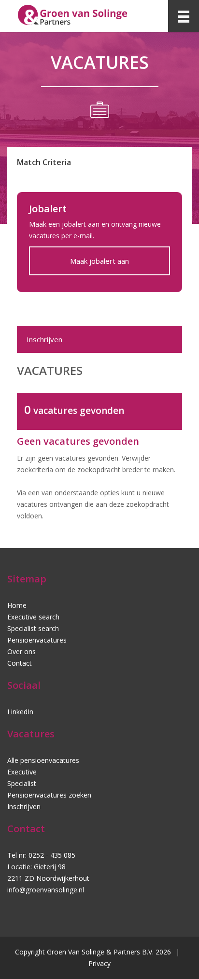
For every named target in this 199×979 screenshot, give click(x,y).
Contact (19, 663)
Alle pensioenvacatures (43, 760)
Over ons (21, 651)
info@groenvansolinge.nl (45, 889)
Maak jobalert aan (99, 261)
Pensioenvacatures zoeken (49, 794)
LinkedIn (20, 711)
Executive (22, 771)
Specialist (21, 783)
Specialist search (33, 628)
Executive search (33, 616)
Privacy (99, 963)
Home (17, 605)
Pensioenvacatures (37, 639)
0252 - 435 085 (51, 855)
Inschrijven (44, 339)
